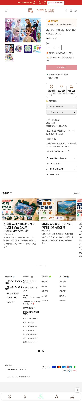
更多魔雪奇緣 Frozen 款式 (58, 151)
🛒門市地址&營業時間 (55, 3)
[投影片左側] (36, 265)
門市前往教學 (28, 308)
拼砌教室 (44, 286)
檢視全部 (77, 193)
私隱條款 (44, 301)
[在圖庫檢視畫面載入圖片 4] (37, 49)
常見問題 (62, 286)
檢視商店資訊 (53, 78)
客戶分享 (44, 296)
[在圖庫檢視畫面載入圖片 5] (9, 58)
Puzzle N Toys (14, 377)
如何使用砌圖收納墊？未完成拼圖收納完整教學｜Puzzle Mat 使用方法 (19, 227)
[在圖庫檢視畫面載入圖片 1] (9, 49)
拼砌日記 (44, 291)
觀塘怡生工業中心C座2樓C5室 (32, 303)
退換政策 (62, 296)
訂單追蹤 (62, 291)
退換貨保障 (11, 302)
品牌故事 (44, 281)
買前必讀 (62, 281)
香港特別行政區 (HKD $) (15, 369)
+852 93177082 (30, 282)
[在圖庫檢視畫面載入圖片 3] (28, 49)
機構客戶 (62, 301)
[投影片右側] (45, 265)
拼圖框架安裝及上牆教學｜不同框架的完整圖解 (57, 225)
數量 (47, 43)
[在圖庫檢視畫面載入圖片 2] (19, 49)
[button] (6, 10)
